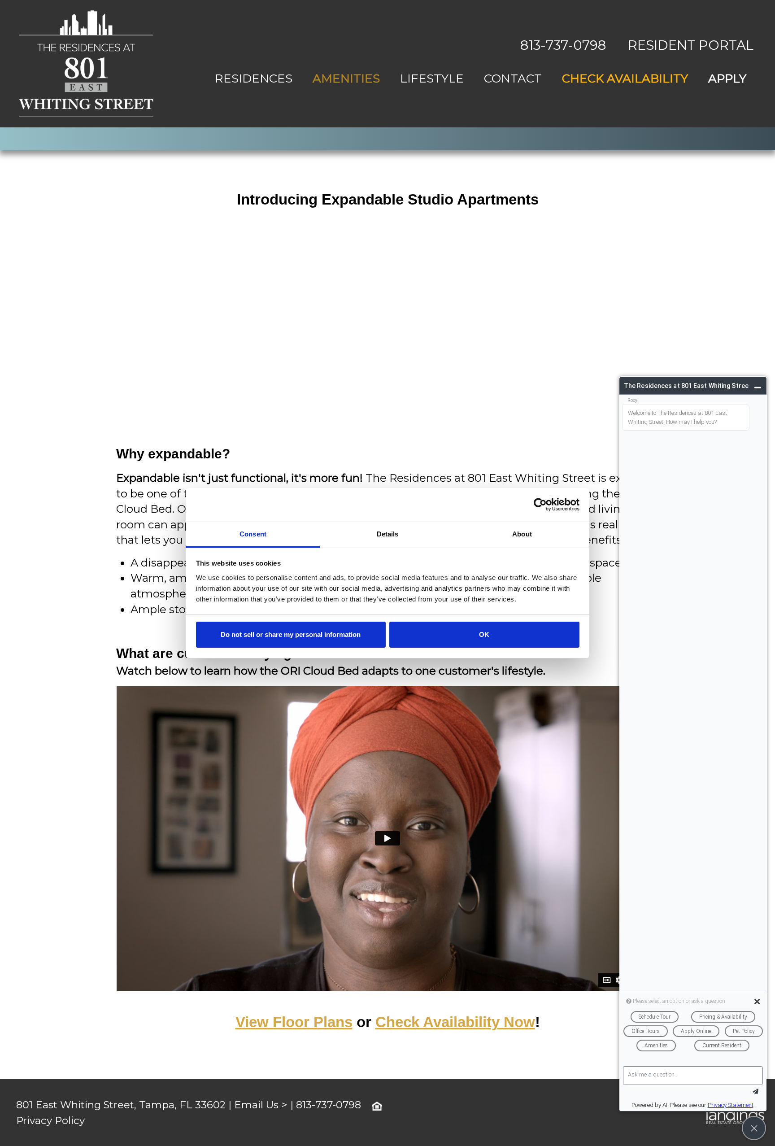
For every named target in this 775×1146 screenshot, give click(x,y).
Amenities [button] (346, 78)
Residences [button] (253, 78)
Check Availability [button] (625, 78)
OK (484, 634)
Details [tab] (388, 534)
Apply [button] (727, 78)
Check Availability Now (455, 1022)
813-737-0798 (563, 45)
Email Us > (260, 1104)
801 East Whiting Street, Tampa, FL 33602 (121, 1104)
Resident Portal (690, 45)
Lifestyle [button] (432, 78)
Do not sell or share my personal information (291, 634)
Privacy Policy (50, 1120)
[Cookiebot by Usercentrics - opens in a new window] (540, 504)
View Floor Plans (294, 1022)
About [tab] (522, 534)
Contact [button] (513, 78)
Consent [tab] (252, 534)
